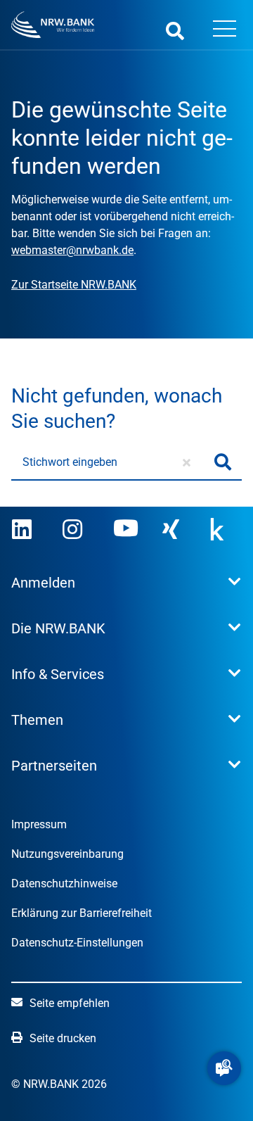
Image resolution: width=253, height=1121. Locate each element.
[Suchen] (223, 462)
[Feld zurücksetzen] (187, 462)
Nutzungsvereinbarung (67, 854)
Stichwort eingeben (69, 462)
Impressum (39, 824)
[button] (224, 1068)
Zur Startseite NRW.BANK (73, 284)
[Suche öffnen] (175, 31)
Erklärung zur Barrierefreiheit (81, 913)
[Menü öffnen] (224, 30)
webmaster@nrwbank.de (72, 250)
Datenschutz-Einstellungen (77, 942)
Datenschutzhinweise (64, 883)
